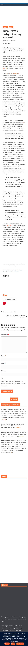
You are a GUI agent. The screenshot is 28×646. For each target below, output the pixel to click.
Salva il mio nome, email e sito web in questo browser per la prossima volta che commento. (13, 384)
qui (23, 122)
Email (3, 363)
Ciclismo (5, 27)
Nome (3, 356)
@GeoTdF (9, 225)
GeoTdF (5, 68)
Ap (11, 452)
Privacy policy (20, 643)
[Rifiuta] (26, 639)
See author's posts (10, 299)
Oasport (21, 436)
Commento (5, 335)
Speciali (11, 27)
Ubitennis (4, 419)
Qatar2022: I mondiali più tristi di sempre (15, 317)
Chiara (13, 40)
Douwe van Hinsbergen (13, 73)
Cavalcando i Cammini (9, 312)
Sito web (3, 371)
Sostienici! (14, 399)
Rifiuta (13, 643)
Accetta (7, 643)
